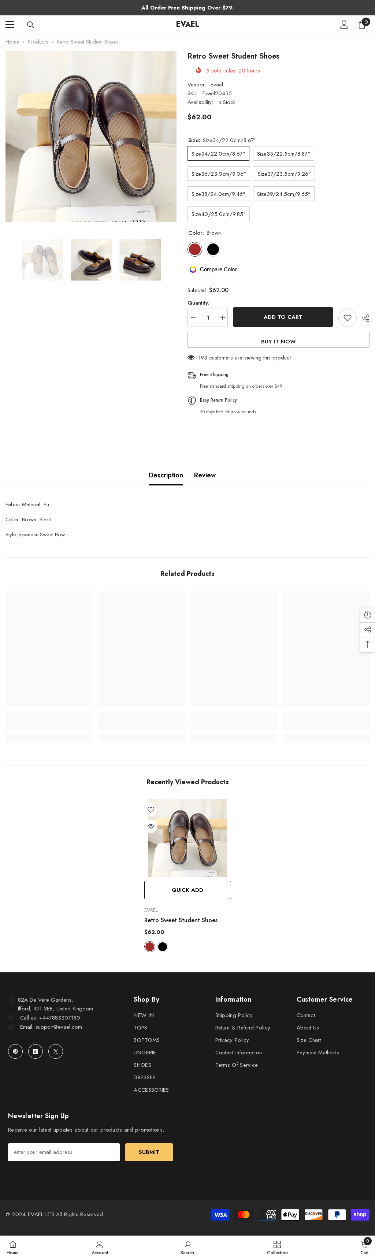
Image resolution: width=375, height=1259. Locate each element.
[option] (91, 136)
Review (205, 475)
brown (149, 946)
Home (12, 42)
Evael (217, 85)
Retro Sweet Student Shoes (181, 920)
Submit (149, 1152)
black (162, 946)
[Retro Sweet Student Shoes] (187, 838)
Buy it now (278, 342)
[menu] (9, 24)
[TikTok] (35, 1051)
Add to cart (283, 317)
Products (38, 42)
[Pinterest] (15, 1051)
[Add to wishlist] (347, 318)
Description (166, 475)
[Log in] (344, 25)
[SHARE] (363, 318)
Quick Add (187, 890)
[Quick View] (150, 826)
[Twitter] (55, 1051)
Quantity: (198, 303)
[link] (48, 725)
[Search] (30, 25)
